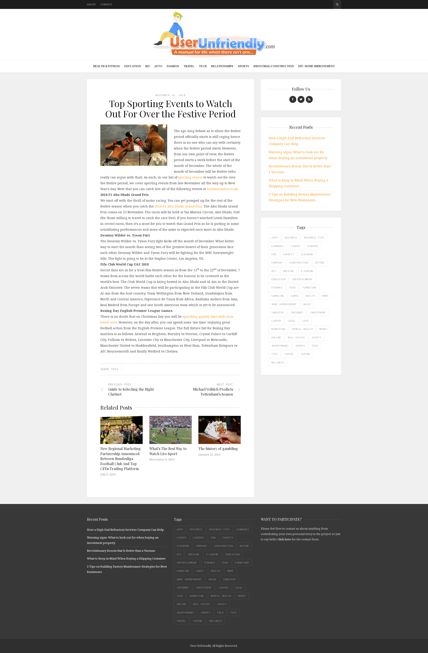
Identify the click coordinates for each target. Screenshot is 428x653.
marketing (279, 329)
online (276, 337)
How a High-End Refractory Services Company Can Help (125, 530)
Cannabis (278, 246)
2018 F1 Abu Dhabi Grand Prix (178, 206)
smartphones (280, 345)
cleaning (307, 254)
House (307, 304)
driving (288, 271)
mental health (302, 329)
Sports (243, 66)
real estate (296, 337)
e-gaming (307, 271)
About (91, 4)
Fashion (173, 66)
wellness (278, 362)
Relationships (222, 66)
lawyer (276, 320)
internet (297, 312)
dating (319, 262)
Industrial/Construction (273, 66)
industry (278, 312)
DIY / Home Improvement (316, 66)
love (305, 320)
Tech (203, 66)
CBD (274, 254)
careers (312, 246)
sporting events (190, 177)
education (279, 279)
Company (277, 262)
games (295, 295)
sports (300, 345)
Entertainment (302, 279)
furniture (309, 287)
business (291, 237)
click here (284, 539)
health (310, 295)
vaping (305, 354)
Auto (158, 66)
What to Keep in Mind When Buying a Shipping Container (126, 558)
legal (292, 320)
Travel (188, 66)
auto (275, 237)
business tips (314, 237)
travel (289, 354)
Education (132, 66)
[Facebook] (292, 99)
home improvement (284, 304)
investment (318, 312)
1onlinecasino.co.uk (222, 189)
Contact (106, 4)
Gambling (278, 295)
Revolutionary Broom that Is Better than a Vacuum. (121, 551)
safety (316, 337)
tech (315, 345)
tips (275, 354)
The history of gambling (218, 448)
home (325, 295)
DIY (274, 271)
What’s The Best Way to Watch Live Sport (168, 451)
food (292, 287)
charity (288, 254)
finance (277, 287)
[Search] (337, 4)
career (295, 246)
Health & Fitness (106, 66)
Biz (147, 66)
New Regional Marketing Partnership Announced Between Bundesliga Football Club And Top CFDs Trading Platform (120, 458)
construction (298, 262)
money (323, 329)
